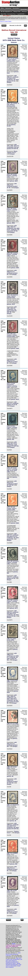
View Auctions (16, 8)
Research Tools (17, 11)
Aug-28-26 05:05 (20, 14)
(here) (13, 943)
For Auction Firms (12, 14)
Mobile (2, 8)
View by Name (24, 9)
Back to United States (5, 21)
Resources (24, 11)
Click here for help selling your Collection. (13, 954)
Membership (8, 8)
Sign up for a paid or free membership (13, 958)
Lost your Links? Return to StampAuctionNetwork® (14, 961)
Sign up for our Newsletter (13, 965)
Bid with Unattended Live (6, 11)
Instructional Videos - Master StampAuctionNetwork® (13, 964)
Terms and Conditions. (13, 966)
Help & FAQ (3, 14)
